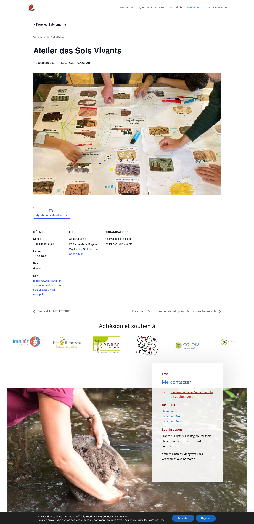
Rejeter (205, 518)
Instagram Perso (172, 421)
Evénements (195, 7)
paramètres (155, 520)
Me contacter (176, 382)
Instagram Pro (171, 416)
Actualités (176, 7)
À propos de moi (123, 7)
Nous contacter (217, 7)
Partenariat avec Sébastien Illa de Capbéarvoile (192, 394)
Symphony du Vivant (151, 7)
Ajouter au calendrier (49, 215)
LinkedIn (167, 411)
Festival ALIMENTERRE (53, 311)
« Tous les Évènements (49, 24)
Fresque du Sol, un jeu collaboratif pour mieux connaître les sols (174, 311)
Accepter (183, 518)
